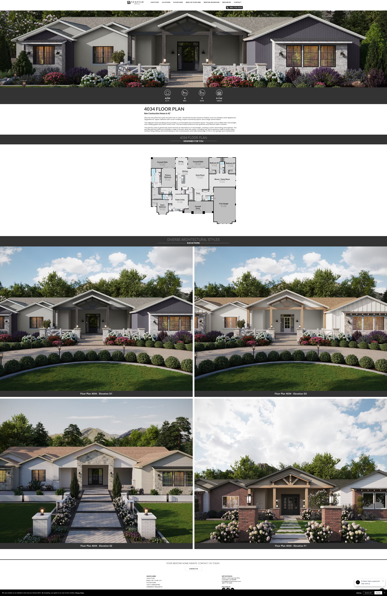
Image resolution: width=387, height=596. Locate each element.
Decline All (368, 593)
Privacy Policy (79, 593)
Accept (378, 593)
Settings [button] (359, 593)
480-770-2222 (227, 583)
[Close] (384, 592)
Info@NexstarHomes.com (231, 581)
